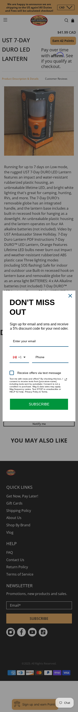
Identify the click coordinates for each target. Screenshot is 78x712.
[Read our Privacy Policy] (65, 379)
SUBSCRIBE (39, 404)
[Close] (70, 296)
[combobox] (19, 357)
